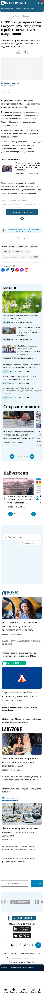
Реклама (14, 953)
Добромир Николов (10, 83)
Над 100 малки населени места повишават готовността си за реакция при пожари (28, 350)
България (26, 16)
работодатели (18, 251)
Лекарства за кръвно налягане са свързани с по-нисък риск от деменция (21, 832)
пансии (22, 257)
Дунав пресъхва (7, 8)
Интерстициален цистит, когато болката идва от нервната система (19, 848)
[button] (12, 456)
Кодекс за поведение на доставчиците (22, 958)
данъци (11, 246)
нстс (28, 251)
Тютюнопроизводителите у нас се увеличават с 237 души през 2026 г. (19, 654)
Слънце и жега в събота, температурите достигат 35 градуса (20, 317)
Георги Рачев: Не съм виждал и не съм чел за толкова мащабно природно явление (19, 499)
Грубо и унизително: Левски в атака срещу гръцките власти (19, 694)
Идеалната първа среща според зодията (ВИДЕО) (21, 790)
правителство (23, 246)
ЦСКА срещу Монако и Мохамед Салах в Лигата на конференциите (21, 720)
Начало (17, 16)
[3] (42, 3)
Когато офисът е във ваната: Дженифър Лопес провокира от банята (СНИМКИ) (21, 778)
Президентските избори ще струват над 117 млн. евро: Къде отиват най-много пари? (18, 434)
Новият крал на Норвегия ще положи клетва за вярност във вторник (19, 377)
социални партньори (9, 257)
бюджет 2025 (33, 257)
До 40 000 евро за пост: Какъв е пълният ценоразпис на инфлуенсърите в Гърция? (19, 626)
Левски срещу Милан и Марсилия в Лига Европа (19, 708)
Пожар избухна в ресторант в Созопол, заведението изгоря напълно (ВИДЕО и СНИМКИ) (29, 331)
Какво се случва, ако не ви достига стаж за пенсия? (21, 642)
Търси (38, 883)
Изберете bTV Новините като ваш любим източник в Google (23, 230)
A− (3, 92)
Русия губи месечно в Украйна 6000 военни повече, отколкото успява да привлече (21, 366)
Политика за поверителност (30, 953)
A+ (9, 92)
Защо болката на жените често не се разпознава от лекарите (19, 860)
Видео (33, 8)
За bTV (5, 953)
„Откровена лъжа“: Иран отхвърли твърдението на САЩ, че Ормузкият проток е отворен (21, 391)
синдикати (6, 251)
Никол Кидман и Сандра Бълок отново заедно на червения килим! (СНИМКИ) (20, 762)
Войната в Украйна (22, 8)
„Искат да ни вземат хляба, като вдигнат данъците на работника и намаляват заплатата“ (28, 166)
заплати (34, 246)
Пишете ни (31, 962)
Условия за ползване (17, 962)
